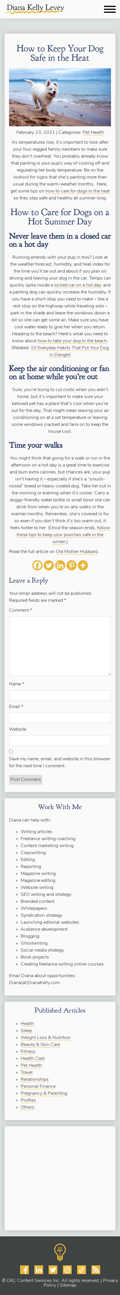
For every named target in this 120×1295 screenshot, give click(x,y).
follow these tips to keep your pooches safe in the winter (63, 535)
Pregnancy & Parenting (44, 1093)
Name (16, 684)
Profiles (28, 1100)
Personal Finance (38, 1086)
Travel (27, 1072)
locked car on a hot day (77, 285)
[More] (83, 565)
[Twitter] (49, 565)
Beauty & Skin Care (40, 1044)
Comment (20, 610)
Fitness (28, 1051)
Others (27, 1107)
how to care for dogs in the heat (77, 191)
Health (27, 1024)
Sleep (26, 1031)
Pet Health (93, 132)
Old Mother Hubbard (77, 552)
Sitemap (68, 1285)
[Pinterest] (71, 565)
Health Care (33, 1058)
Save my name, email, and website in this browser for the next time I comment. (59, 762)
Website (17, 729)
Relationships (35, 1079)
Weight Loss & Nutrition (45, 1037)
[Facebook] (37, 565)
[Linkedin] (60, 565)
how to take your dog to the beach (72, 341)
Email (16, 707)
